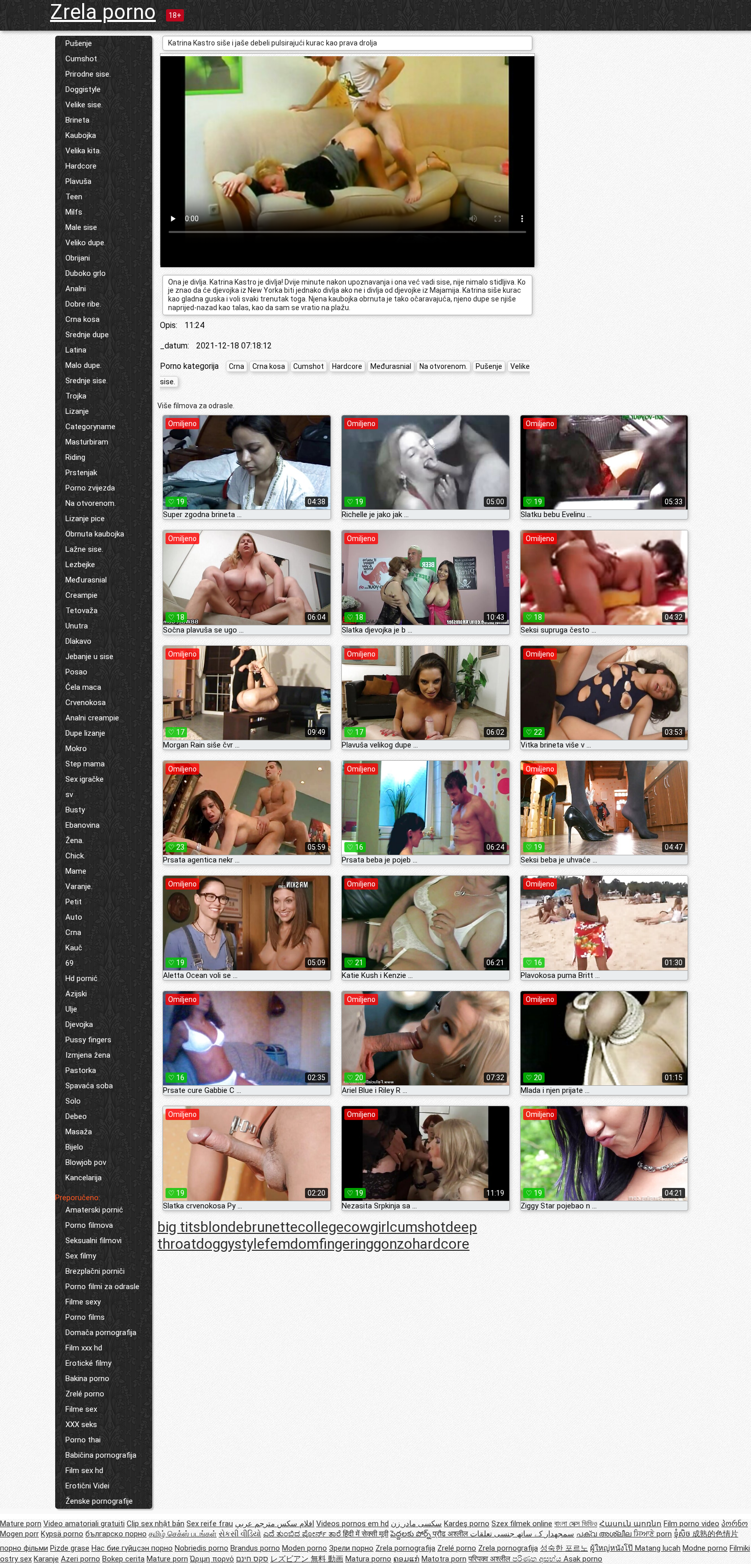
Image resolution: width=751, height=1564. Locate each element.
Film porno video (691, 1523)
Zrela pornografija (405, 1548)
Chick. (75, 855)
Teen (73, 196)
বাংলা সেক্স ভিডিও (575, 1523)
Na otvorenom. (90, 503)
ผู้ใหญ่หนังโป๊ (612, 1548)
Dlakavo (78, 641)
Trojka (75, 396)
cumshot (417, 1227)
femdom (292, 1243)
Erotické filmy (88, 1363)
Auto (73, 917)
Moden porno (304, 1548)
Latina (75, 350)
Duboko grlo (85, 273)
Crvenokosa (85, 702)
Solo (73, 1101)
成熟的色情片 (715, 1533)
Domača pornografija (100, 1332)
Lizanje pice (85, 518)
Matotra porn (443, 1558)
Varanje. (78, 886)
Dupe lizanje (85, 733)
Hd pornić (81, 978)
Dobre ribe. (83, 304)
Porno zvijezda (90, 488)
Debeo (76, 1116)
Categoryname (90, 426)
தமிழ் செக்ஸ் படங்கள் (183, 1533)
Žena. (74, 840)
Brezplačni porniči (95, 1271)
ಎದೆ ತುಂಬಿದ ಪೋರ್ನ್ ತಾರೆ (303, 1533)
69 (69, 963)
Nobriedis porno (201, 1548)
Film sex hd (84, 1470)
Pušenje (78, 43)
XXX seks (81, 1424)
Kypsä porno (62, 1533)
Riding (75, 457)
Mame (75, 871)
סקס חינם (252, 1558)
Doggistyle (83, 89)
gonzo (392, 1243)
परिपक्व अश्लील (490, 1558)
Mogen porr (19, 1533)
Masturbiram (86, 442)
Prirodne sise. (88, 74)
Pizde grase (69, 1548)
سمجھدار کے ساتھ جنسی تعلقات (522, 1533)
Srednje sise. (86, 380)
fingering (346, 1243)
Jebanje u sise (89, 656)
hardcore (441, 1243)
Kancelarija (83, 1177)
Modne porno (705, 1548)
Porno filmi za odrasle (102, 1286)
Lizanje (77, 411)
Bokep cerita (123, 1558)
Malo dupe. (83, 365)
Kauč (73, 947)
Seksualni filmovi (93, 1240)
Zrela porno (103, 12)
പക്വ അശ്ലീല (604, 1533)
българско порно (116, 1533)
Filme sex (81, 1409)
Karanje (46, 1558)
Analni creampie (92, 717)
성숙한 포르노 (564, 1548)
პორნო (734, 1523)
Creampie (81, 595)
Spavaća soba (89, 1085)
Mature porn (20, 1523)
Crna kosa (82, 319)
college (321, 1227)
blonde (222, 1227)
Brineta (77, 120)
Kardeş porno (466, 1523)
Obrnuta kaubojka (94, 534)
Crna (73, 932)
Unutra (76, 626)
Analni (75, 288)
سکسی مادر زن (416, 1523)
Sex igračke (84, 779)
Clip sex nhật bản (155, 1523)
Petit (73, 901)
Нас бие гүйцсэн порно (132, 1548)
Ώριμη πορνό (212, 1558)
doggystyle (230, 1243)
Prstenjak (81, 472)
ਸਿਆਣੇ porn (652, 1533)
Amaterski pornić (94, 1210)
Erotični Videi (87, 1485)
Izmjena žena (87, 1055)
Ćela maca (83, 687)
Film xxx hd (83, 1347)
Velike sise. (84, 104)
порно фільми (24, 1548)
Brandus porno (255, 1548)
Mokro (76, 748)
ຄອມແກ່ (406, 1558)
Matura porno (368, 1558)
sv (69, 794)
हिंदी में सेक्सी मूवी (365, 1533)
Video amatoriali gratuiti (84, 1523)
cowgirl (367, 1227)
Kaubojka (80, 135)
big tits (178, 1227)
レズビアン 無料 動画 (306, 1558)
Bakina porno (87, 1378)
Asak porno (583, 1558)
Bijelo (74, 1147)
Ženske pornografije (99, 1501)
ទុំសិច (683, 1533)
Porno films (85, 1317)
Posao (76, 671)
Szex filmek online (521, 1523)
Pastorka (80, 1070)
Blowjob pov (85, 1162)
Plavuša (78, 181)
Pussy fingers (88, 1039)
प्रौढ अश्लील (451, 1533)
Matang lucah (657, 1548)
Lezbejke (80, 564)
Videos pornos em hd (352, 1523)
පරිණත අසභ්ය (538, 1558)
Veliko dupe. (85, 242)
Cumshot (81, 58)
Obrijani (77, 258)
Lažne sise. (84, 549)
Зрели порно (351, 1548)
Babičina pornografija (100, 1455)
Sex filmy (80, 1255)
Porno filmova (89, 1225)
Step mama (85, 763)
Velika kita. (83, 150)
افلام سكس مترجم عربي (274, 1523)
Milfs (73, 212)
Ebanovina (82, 825)
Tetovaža (81, 610)
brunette (271, 1227)
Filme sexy (83, 1301)
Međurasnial (86, 580)
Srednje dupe (87, 334)
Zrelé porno (84, 1393)
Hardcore (81, 166)
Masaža (78, 1131)
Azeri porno (80, 1558)
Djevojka (79, 1024)
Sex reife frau (209, 1523)
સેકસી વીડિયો (240, 1533)
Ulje (71, 1009)
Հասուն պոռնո (630, 1523)
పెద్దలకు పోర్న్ (411, 1533)
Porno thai (83, 1439)
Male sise (81, 227)
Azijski (76, 993)
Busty (75, 809)
